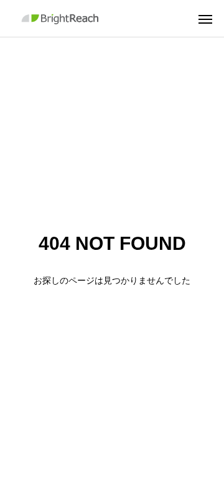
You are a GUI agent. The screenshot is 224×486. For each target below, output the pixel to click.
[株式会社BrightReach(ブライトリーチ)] (61, 18)
